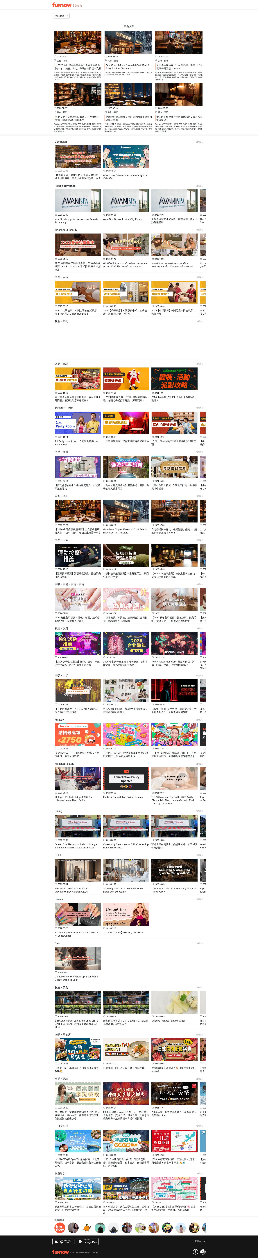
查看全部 (199, 141)
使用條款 (95, 1253)
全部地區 (60, 15)
